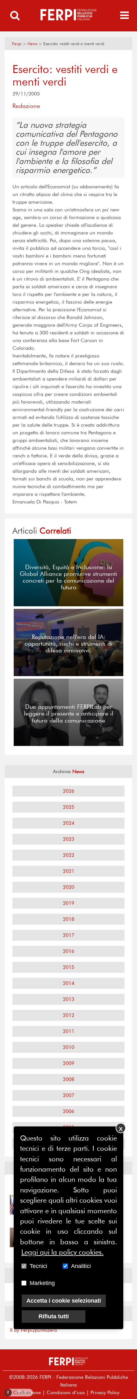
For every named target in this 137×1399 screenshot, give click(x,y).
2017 (68, 935)
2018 (68, 919)
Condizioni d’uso (66, 1392)
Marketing (42, 1283)
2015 (68, 967)
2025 (68, 807)
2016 (68, 951)
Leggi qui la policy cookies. (62, 1252)
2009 (68, 1063)
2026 (68, 791)
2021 (68, 871)
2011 (68, 1031)
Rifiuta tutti (54, 1316)
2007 (68, 1095)
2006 (68, 1111)
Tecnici (38, 1266)
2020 (68, 887)
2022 (68, 855)
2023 (68, 839)
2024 (68, 823)
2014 (68, 983)
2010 (68, 1047)
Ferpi (16, 43)
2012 (68, 1015)
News (32, 43)
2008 (68, 1079)
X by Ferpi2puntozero (33, 1330)
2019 (68, 903)
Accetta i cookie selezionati (63, 1300)
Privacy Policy (104, 1392)
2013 (68, 999)
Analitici (81, 1266)
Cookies (19, 1392)
